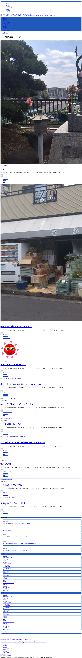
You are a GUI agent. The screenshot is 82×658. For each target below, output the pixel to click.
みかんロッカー (6, 562)
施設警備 (5, 586)
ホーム (7, 3)
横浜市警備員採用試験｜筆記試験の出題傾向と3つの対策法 (16, 523)
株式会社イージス (7, 177)
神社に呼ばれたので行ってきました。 (18, 404)
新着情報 (5, 584)
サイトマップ (6, 28)
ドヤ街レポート (6, 572)
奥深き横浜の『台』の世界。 (14, 503)
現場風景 (5, 589)
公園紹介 (5, 578)
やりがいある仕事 (7, 563)
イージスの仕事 (6, 338)
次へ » (6, 631)
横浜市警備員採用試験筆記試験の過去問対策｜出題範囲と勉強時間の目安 (20, 543)
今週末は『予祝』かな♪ (11, 485)
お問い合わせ (9, 11)
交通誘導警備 (6, 575)
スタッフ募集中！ (7, 571)
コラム (4, 180)
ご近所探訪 (5, 179)
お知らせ (5, 374)
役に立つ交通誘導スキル (8, 583)
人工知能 (5, 577)
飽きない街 (6, 464)
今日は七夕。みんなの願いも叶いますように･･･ (23, 384)
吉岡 (4, 182)
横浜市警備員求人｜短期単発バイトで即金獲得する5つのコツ (17, 550)
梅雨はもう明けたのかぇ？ (13, 364)
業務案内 (8, 5)
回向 (3, 169)
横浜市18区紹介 (6, 587)
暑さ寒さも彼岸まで (7, 530)
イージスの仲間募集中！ (8, 568)
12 (4, 631)
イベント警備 (6, 565)
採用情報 (8, 6)
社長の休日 (5, 395)
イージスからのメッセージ (12, 7)
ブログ (7, 9)
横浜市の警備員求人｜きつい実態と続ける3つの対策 (15, 536)
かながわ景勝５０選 (7, 557)
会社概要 (8, 10)
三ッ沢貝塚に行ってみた (12, 424)
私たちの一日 (9, 22)
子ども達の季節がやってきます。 (16, 326)
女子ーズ (5, 581)
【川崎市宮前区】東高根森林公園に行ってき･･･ (23, 442)
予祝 (4, 574)
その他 (4, 560)
